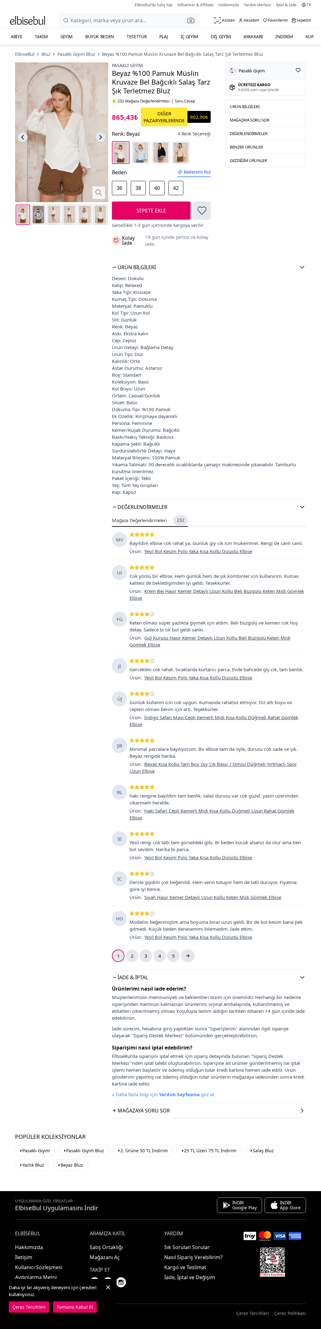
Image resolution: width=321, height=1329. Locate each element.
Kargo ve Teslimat (185, 1267)
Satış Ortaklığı (106, 1247)
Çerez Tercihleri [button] (252, 1313)
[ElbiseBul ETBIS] (272, 1262)
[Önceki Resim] (23, 137)
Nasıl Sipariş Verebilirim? (193, 1257)
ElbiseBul (24, 54)
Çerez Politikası (290, 1313)
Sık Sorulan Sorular (187, 1247)
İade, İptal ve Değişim (189, 1277)
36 (119, 188)
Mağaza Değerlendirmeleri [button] (148, 520)
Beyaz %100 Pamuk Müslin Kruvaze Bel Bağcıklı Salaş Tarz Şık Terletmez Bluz (182, 54)
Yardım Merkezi (257, 5)
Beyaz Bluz (72, 1165)
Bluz (45, 54)
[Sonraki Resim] (101, 137)
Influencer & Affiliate (195, 5)
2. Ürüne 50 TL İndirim (144, 1151)
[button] (192, 20)
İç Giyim (189, 36)
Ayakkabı (253, 36)
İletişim (23, 1257)
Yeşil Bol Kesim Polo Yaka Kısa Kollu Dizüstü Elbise (198, 551)
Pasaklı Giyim (127, 65)
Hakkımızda (228, 5)
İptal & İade (286, 5)
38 (138, 188)
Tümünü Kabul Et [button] (75, 1307)
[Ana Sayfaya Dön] (27, 20)
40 (157, 188)
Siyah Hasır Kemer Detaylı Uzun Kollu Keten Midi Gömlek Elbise (212, 897)
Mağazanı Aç (105, 1257)
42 (176, 188)
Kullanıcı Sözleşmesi (38, 1267)
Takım (41, 36)
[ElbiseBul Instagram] (121, 1282)
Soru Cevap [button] (185, 101)
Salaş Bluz (263, 1151)
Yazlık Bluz (33, 1165)
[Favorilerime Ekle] (202, 210)
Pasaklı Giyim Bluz (76, 54)
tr (309, 5)
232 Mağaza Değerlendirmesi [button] (144, 101)
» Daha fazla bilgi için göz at (163, 1094)
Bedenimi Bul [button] (197, 172)
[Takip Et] (298, 70)
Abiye (16, 36)
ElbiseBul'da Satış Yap (153, 5)
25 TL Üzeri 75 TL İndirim (210, 1151)
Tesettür (137, 36)
